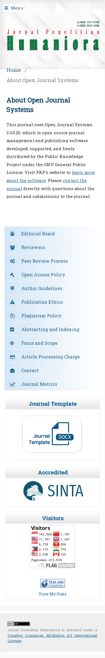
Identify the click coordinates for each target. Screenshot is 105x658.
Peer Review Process (44, 261)
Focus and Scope (39, 343)
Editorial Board (38, 233)
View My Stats (53, 594)
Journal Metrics (39, 384)
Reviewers (33, 247)
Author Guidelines (41, 288)
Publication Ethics (42, 302)
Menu (17, 8)
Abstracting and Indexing (50, 329)
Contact (30, 370)
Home (13, 69)
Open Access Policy (43, 274)
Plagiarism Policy (41, 316)
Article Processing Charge (50, 357)
